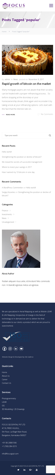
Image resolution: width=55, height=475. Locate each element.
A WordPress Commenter (12, 187)
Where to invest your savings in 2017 (17, 167)
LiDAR (4, 402)
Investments (7, 214)
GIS (3, 405)
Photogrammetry (9, 398)
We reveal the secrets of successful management (22, 162)
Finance (5, 210)
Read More (10, 114)
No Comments (47, 114)
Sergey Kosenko (8, 192)
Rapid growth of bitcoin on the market (26, 84)
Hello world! (7, 152)
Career (4, 379)
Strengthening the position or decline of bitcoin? (21, 157)
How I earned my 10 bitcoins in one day (18, 172)
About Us (6, 376)
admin (7, 79)
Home (4, 31)
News (15, 79)
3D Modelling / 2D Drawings (13, 409)
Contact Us (6, 383)
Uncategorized (8, 222)
